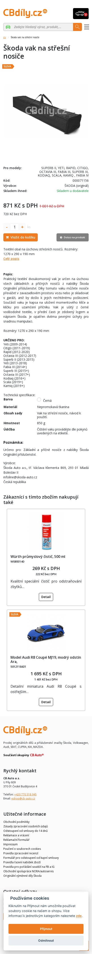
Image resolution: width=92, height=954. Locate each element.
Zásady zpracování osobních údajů (25, 826)
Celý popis (11, 258)
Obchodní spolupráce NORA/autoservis (28, 871)
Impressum (10, 844)
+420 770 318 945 (25, 794)
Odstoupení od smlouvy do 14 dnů (25, 831)
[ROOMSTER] (8, 27)
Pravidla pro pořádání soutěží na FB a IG (28, 867)
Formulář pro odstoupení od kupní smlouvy (31, 858)
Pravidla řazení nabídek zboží (22, 862)
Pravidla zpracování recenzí (20, 853)
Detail (46, 597)
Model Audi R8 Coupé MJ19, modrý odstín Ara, (45, 659)
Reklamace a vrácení (16, 835)
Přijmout (46, 929)
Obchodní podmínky (16, 822)
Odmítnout (46, 940)
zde (79, 916)
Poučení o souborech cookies (22, 849)
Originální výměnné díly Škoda (22, 876)
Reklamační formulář (16, 840)
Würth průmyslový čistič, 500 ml (37, 556)
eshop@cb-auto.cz (23, 798)
